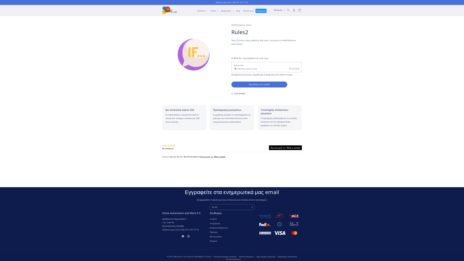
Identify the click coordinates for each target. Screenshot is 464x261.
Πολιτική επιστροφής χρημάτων (225, 257)
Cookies (213, 219)
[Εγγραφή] (252, 207)
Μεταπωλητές (216, 236)
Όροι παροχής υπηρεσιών (266, 257)
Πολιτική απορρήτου (246, 257)
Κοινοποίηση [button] (239, 93)
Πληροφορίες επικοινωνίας (287, 257)
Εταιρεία (213, 241)
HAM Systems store (180, 256)
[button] (202, 10)
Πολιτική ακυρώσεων (233, 259)
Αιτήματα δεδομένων (219, 228)
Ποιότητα (214, 232)
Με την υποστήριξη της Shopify (199, 256)
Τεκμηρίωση (215, 223)
